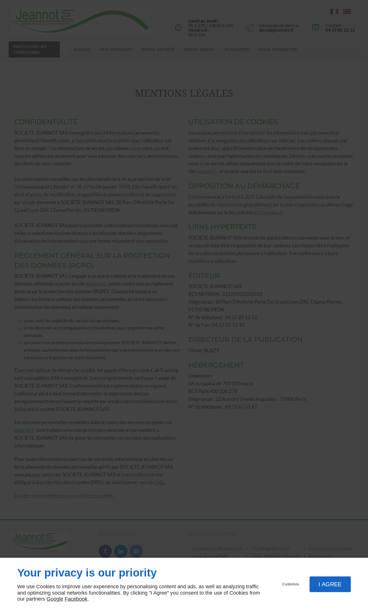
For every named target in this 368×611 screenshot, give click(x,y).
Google (55, 599)
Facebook (76, 599)
